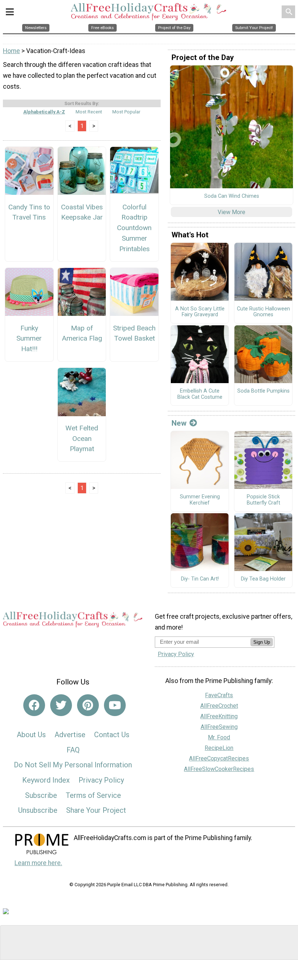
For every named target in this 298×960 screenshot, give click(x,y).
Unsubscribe (37, 810)
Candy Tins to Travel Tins (29, 212)
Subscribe (41, 795)
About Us (31, 734)
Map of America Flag (82, 333)
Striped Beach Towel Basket (134, 333)
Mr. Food (219, 737)
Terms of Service (93, 795)
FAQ (73, 750)
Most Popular (126, 112)
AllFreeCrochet (219, 705)
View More (231, 212)
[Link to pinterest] (88, 705)
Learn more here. (38, 863)
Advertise (70, 734)
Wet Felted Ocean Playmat (81, 438)
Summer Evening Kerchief (200, 500)
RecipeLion (219, 747)
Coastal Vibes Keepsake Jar (82, 212)
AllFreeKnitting (219, 716)
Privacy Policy (101, 780)
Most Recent (89, 112)
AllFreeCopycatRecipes (219, 758)
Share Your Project (96, 810)
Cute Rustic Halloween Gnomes (263, 312)
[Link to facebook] (34, 705)
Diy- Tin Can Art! (200, 579)
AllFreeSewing (219, 726)
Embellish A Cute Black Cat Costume (199, 394)
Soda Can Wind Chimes (231, 196)
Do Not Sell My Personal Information (73, 764)
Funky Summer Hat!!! (29, 338)
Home (11, 51)
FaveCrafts (219, 695)
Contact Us (111, 734)
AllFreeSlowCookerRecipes (219, 769)
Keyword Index (46, 780)
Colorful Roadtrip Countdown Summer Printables (134, 228)
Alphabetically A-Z (44, 112)
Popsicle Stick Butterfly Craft (263, 500)
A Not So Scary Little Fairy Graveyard (200, 312)
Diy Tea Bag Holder (263, 579)
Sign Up (261, 642)
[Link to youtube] (115, 705)
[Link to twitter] (61, 705)
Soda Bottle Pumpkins (263, 391)
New (179, 423)
